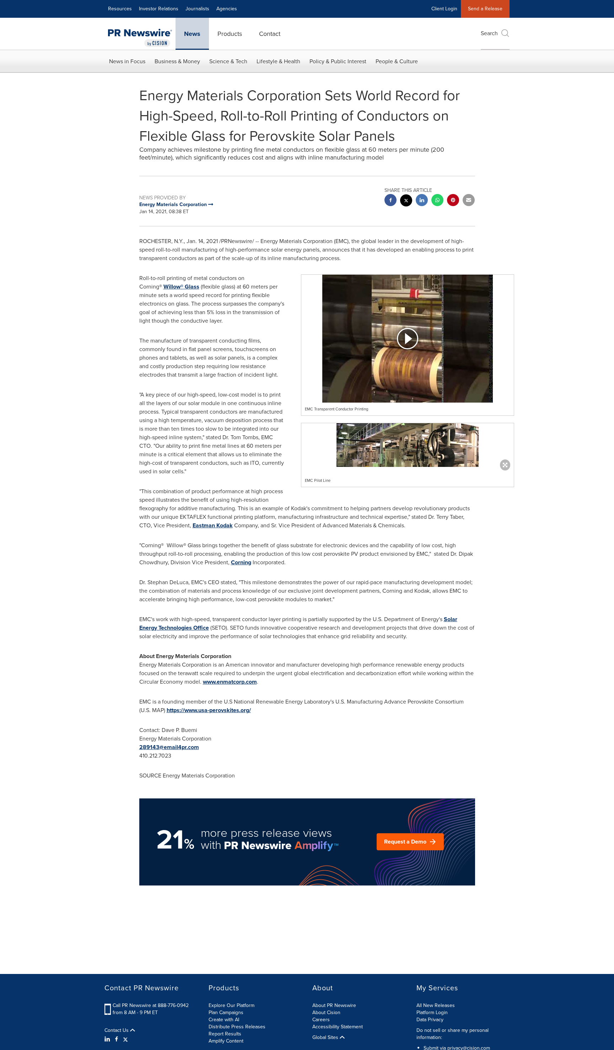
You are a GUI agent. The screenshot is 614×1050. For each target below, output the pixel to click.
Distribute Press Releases (237, 1026)
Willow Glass (181, 286)
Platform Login (432, 1012)
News (192, 33)
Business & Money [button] (177, 61)
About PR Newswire (334, 1005)
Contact (269, 33)
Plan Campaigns (226, 1012)
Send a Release (485, 8)
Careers (321, 1019)
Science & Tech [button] (228, 61)
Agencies (226, 8)
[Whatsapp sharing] (437, 201)
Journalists (197, 8)
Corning (241, 562)
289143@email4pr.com (169, 747)
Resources (120, 8)
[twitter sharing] (406, 201)
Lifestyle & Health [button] (278, 61)
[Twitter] (125, 1039)
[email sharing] (469, 201)
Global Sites (326, 1037)
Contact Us (117, 1030)
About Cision (326, 1012)
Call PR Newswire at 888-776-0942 (151, 1005)
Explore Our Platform (231, 1005)
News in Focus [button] (127, 61)
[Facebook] (116, 1039)
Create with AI (224, 1019)
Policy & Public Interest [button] (337, 61)
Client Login (444, 8)
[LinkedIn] (108, 1039)
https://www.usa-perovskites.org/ (209, 710)
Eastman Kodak (213, 525)
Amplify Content (226, 1041)
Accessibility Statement (337, 1026)
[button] (407, 339)
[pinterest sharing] (453, 201)
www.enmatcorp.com (230, 682)
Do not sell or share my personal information (452, 1034)
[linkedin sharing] (422, 201)
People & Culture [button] (397, 61)
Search (489, 33)
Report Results (225, 1034)
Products (229, 33)
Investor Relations (158, 8)
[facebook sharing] (390, 201)
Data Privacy (429, 1019)
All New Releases (435, 1005)
